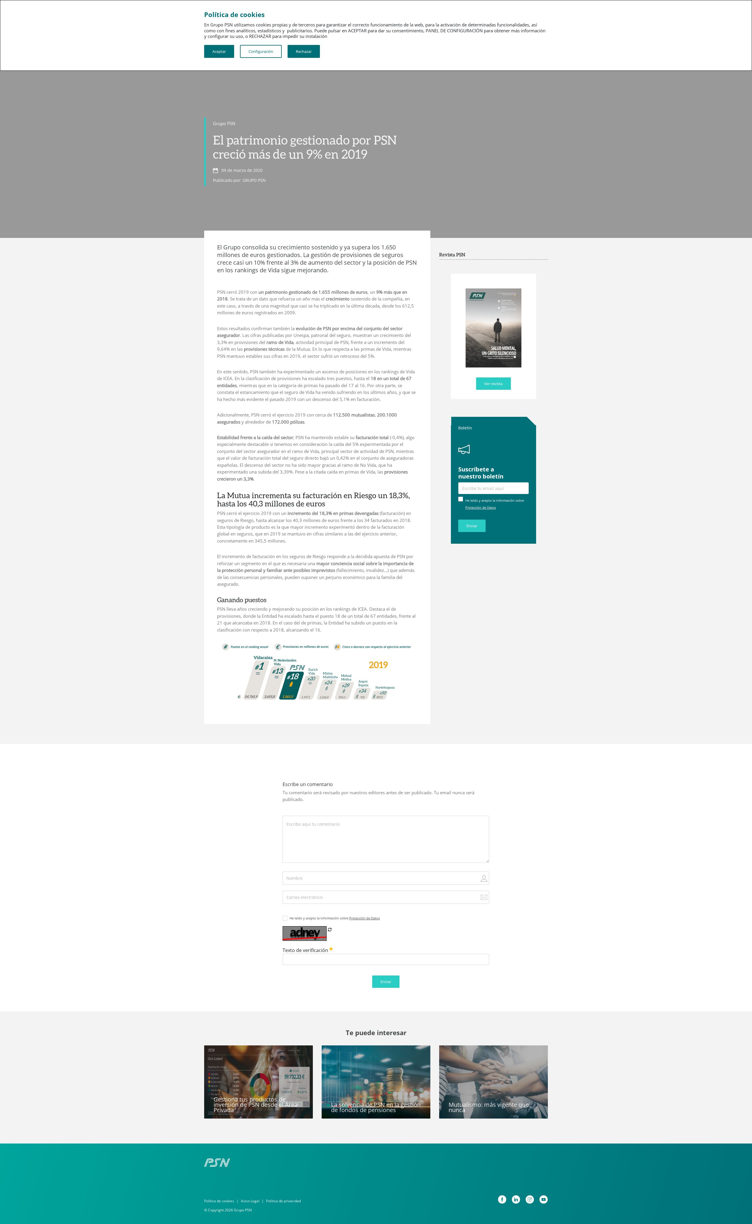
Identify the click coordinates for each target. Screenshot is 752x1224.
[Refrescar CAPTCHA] (330, 929)
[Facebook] (502, 1199)
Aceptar (219, 51)
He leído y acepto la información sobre (335, 918)
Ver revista (493, 383)
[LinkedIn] (516, 1199)
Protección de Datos (480, 507)
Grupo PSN (224, 123)
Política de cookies (219, 1200)
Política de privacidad (283, 1200)
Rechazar (304, 51)
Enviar (471, 525)
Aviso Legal (250, 1200)
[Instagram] (530, 1199)
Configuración (261, 51)
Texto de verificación (306, 950)
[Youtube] (543, 1199)
